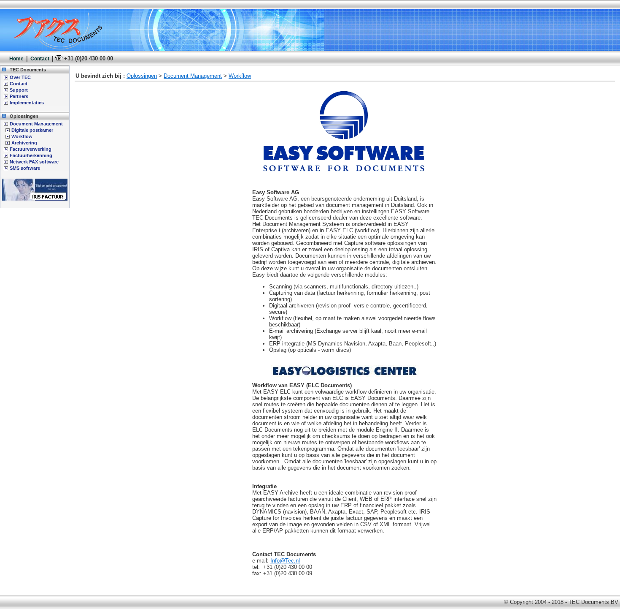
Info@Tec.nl (285, 560)
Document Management (36, 123)
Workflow (21, 136)
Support (19, 89)
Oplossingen (142, 76)
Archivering (24, 142)
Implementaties (27, 102)
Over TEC (20, 77)
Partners (19, 96)
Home (16, 59)
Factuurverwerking (30, 149)
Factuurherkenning (31, 155)
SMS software (25, 168)
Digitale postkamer (32, 130)
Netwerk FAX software (34, 161)
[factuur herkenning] (34, 198)
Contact (40, 59)
